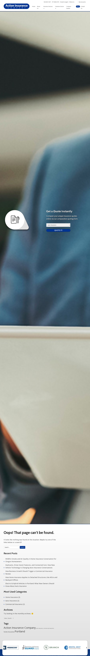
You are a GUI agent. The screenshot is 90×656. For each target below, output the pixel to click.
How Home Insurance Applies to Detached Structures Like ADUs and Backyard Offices (31, 578)
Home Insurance (11, 597)
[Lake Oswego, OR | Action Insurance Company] (16, 6)
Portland (20, 631)
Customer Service (59, 6)
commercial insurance (48, 628)
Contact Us (83, 7)
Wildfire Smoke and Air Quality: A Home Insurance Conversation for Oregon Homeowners (30, 560)
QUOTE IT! (58, 230)
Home (33, 6)
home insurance (9, 632)
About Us (38, 7)
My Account (82, 2)
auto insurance (39, 628)
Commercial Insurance (13, 604)
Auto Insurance (11, 601)
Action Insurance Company (20, 627)
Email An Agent (64, 2)
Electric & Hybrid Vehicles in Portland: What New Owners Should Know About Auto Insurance (29, 584)
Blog (78, 6)
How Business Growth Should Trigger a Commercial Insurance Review (28, 572)
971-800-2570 (55, 2)
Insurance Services (48, 6)
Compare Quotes (68, 7)
